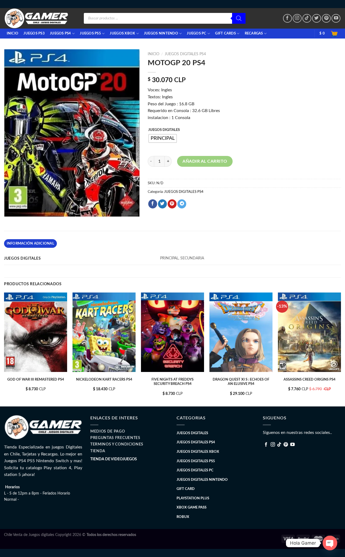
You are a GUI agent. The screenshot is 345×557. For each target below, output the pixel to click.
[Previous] (4, 349)
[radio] (163, 138)
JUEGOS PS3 (34, 33)
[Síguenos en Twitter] (316, 18)
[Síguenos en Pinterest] (326, 18)
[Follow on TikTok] (306, 18)
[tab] (30, 243)
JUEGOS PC (196, 33)
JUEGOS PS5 (90, 33)
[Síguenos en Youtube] (336, 18)
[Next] (341, 349)
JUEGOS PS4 (60, 33)
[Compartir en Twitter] (162, 203)
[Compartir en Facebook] (152, 203)
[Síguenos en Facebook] (287, 18)
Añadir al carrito (204, 161)
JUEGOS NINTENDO (161, 33)
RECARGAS (254, 33)
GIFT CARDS (225, 33)
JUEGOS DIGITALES (164, 130)
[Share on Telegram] (181, 203)
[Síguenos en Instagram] (297, 18)
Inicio (153, 54)
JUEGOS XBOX (122, 33)
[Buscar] (239, 18)
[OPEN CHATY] (330, 543)
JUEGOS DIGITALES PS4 (185, 54)
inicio (13, 33)
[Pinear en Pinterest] (172, 203)
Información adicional (30, 243)
